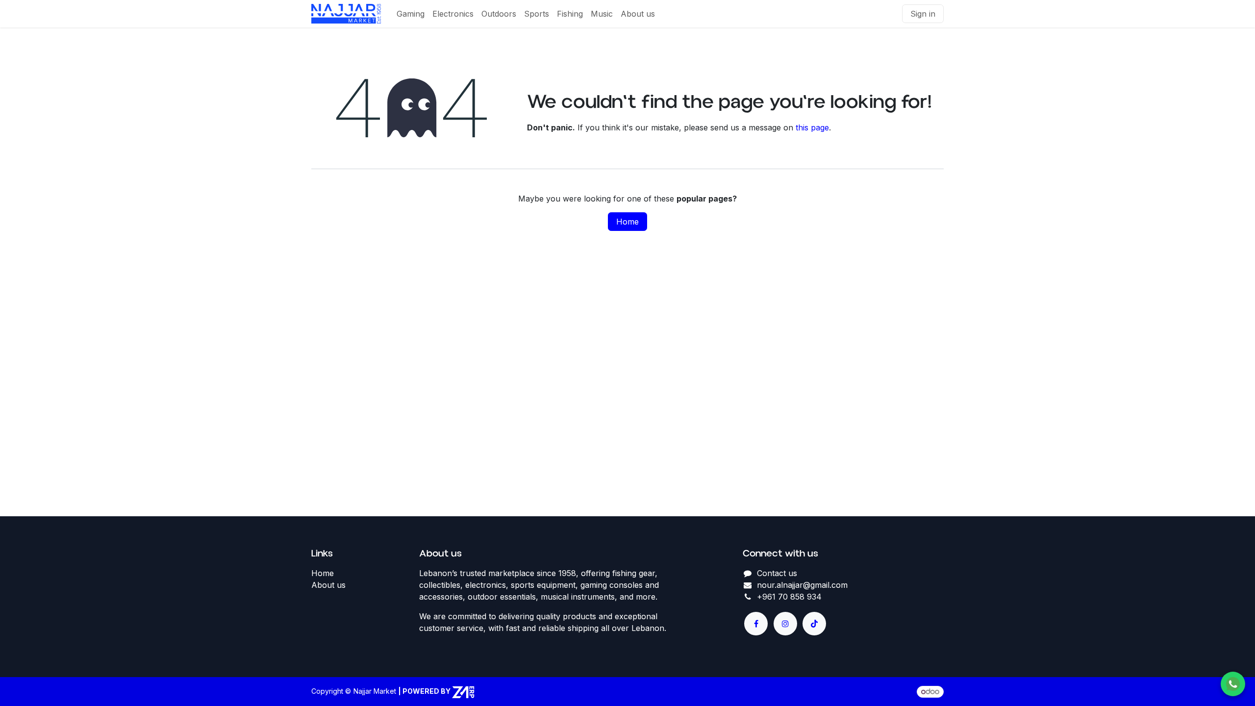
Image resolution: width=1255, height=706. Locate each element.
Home (627, 222)
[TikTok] (814, 623)
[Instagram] (785, 623)
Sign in (922, 14)
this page (812, 127)
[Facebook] (756, 623)
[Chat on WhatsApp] (1233, 684)
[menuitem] (410, 14)
